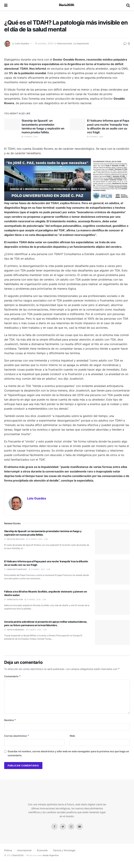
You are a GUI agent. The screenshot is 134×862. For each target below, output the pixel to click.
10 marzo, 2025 (30, 137)
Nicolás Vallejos (16, 539)
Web (72, 735)
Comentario (12, 676)
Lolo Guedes (22, 43)
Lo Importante (81, 43)
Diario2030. (18, 855)
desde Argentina (50, 855)
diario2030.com (15, 599)
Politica (8, 850)
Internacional (64, 43)
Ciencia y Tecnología (64, 850)
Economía (42, 850)
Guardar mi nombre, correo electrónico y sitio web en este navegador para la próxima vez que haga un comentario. (68, 753)
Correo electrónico (16, 735)
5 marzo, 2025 (34, 630)
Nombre (10, 720)
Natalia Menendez (15, 630)
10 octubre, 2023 (44, 43)
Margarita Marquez (17, 569)
